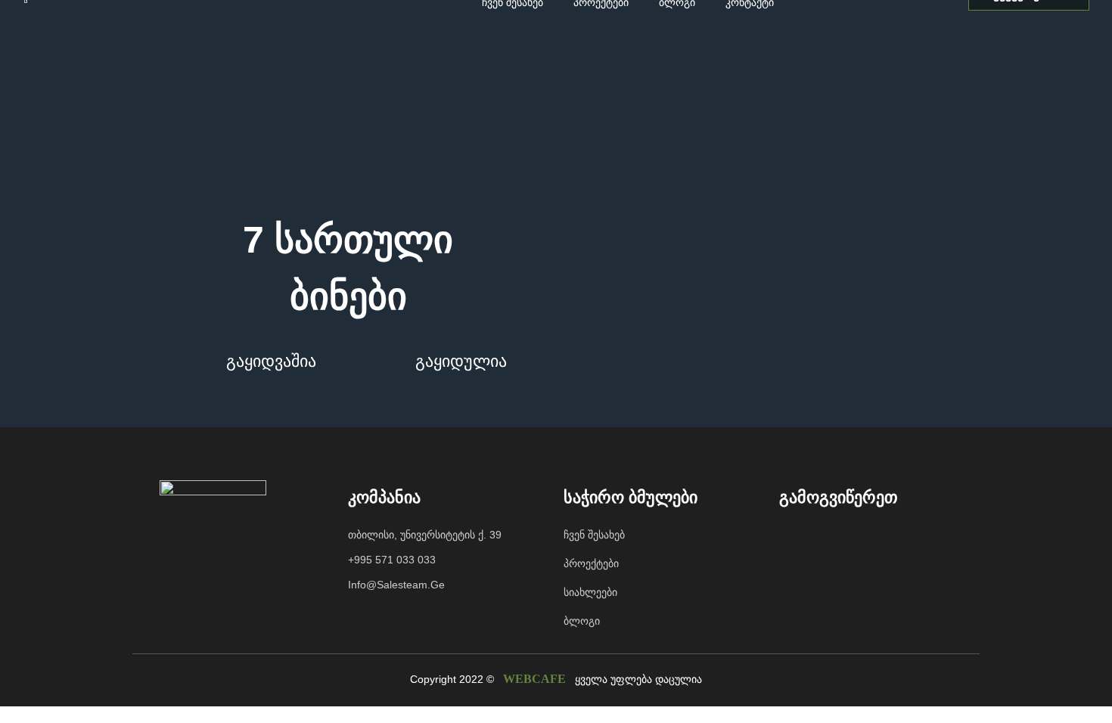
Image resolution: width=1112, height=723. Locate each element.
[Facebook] (794, 538)
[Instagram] (824, 538)
